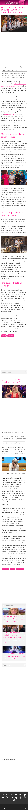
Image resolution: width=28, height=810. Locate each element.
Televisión (4, 335)
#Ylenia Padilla (19, 569)
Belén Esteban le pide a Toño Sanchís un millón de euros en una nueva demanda (14, 618)
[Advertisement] (14, 49)
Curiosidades (6, 569)
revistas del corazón (10, 114)
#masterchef (11, 335)
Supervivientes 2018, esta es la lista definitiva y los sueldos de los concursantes (14, 656)
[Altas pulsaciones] (3, 794)
